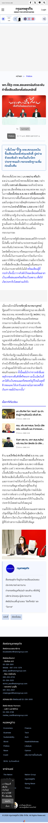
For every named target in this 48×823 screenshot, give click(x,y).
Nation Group (30, 774)
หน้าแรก (19, 76)
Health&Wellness (32, 741)
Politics (29, 76)
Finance (28, 728)
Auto (27, 737)
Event (5, 755)
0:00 (9, 18)
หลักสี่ (5, 617)
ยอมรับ (7, 801)
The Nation (7, 774)
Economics (8, 728)
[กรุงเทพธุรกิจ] (24, 10)
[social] (30, 2)
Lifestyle (28, 746)
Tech (27, 732)
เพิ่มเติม (8, 796)
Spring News (30, 783)
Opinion (28, 750)
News (5, 750)
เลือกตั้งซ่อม (16, 617)
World (5, 741)
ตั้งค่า (8, 806)
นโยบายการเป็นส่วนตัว (33, 755)
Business (7, 732)
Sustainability (8, 737)
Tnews (27, 788)
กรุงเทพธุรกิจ (30, 779)
